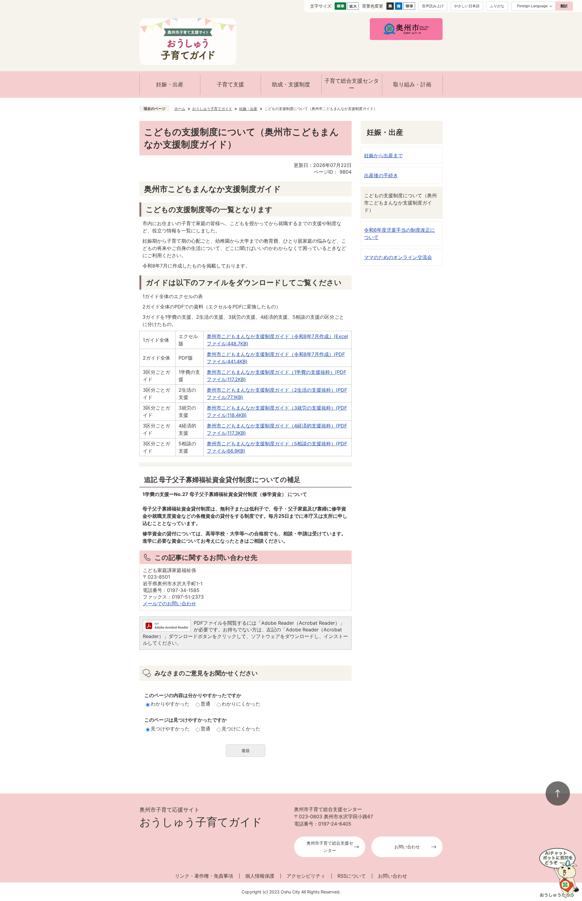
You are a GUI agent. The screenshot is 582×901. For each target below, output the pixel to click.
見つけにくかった (241, 729)
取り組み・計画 (412, 84)
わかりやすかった (170, 704)
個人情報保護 (259, 876)
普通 (205, 704)
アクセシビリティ (305, 876)
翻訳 (564, 6)
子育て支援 (230, 84)
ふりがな (497, 6)
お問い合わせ (407, 846)
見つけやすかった (170, 729)
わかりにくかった (241, 704)
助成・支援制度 (291, 84)
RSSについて (351, 876)
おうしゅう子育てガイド (212, 108)
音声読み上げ (433, 6)
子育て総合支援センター (351, 84)
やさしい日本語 (467, 6)
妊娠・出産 (169, 84)
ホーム (179, 108)
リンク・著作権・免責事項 (204, 876)
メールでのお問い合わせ (169, 603)
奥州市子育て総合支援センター (329, 846)
